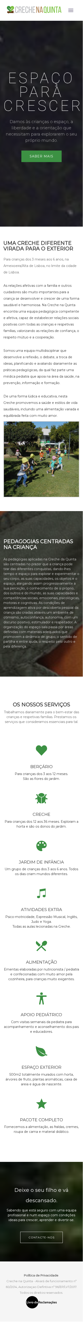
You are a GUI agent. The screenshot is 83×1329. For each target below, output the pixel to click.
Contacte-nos (41, 1237)
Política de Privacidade (41, 1275)
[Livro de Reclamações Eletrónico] (41, 1302)
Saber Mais (41, 156)
